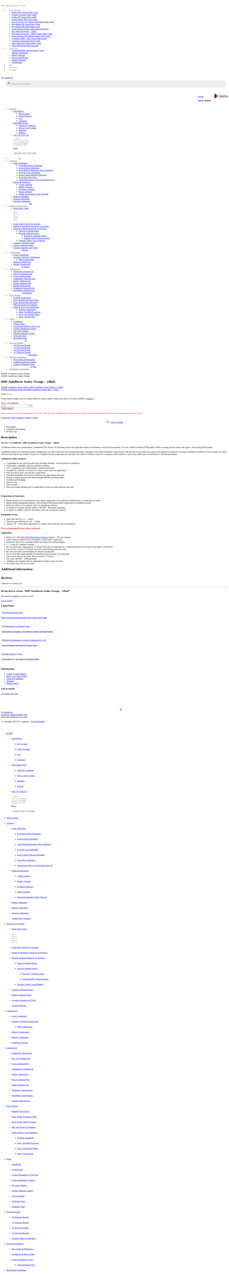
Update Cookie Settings (16, 674)
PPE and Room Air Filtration (25, 305)
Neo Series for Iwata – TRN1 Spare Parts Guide (32, 34)
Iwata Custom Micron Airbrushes (33, 175)
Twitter (13, 418)
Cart (20, 118)
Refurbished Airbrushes (19, 369)
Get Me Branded (37, 721)
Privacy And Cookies (28, 128)
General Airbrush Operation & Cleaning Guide (19, 645)
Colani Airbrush (25, 184)
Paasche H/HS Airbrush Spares (37, 238)
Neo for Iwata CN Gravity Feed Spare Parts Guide (33, 22)
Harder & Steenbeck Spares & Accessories (31, 226)
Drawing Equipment (18, 357)
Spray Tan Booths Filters (29, 314)
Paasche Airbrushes (21, 199)
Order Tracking (25, 116)
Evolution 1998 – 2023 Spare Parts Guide (29, 38)
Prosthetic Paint (18, 1207)
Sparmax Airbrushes (21, 201)
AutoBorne (18, 321)
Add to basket (7, 409)
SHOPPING (18, 111)
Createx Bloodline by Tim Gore (26, 326)
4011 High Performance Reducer (34, 537)
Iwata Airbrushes (20, 163)
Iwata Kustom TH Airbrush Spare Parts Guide (31, 36)
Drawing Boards (16, 343)
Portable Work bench (22, 298)
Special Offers (12, 818)
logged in (16, 596)
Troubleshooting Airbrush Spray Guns (28, 50)
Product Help (13, 48)
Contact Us (12, 70)
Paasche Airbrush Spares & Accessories (30, 229)
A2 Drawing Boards (21, 350)
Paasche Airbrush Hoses (29, 231)
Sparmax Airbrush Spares (24, 243)
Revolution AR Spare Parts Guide (26, 24)
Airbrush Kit (14, 269)
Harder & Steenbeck (21, 182)
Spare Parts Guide (15, 10)
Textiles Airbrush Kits (22, 293)
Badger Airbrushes (21, 196)
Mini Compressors (26, 259)
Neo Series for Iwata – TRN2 (24, 31)
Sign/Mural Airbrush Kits (24, 290)
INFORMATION (20, 123)
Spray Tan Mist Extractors (30, 312)
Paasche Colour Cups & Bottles (32, 240)
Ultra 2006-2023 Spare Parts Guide (26, 43)
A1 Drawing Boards (21, 348)
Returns (22, 133)
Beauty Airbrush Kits (22, 283)
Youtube (19, 715)
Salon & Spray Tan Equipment (26, 307)
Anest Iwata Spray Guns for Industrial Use (36, 180)
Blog (10, 65)
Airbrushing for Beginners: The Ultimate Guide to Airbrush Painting (27, 632)
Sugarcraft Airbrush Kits (23, 271)
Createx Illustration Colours (24, 329)
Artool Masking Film (26, 1265)
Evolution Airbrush (27, 189)
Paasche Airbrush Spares (29, 233)
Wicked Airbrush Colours (24, 333)
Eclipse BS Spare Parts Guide (24, 17)
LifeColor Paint (19, 336)
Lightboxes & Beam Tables (24, 362)
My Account (13, 67)
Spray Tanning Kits (27, 317)
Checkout (23, 121)
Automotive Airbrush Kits (24, 279)
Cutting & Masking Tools (24, 364)
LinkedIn (20, 418)
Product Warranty (19, 60)
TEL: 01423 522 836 (12, 706)
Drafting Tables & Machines (23, 1238)
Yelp (25, 715)
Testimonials (17, 62)
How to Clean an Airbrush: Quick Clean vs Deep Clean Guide (24, 618)
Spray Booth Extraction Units (25, 300)
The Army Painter (20, 331)
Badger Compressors (22, 262)
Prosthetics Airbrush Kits (23, 288)
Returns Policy (12, 683)
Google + (28, 418)
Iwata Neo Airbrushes (28, 177)
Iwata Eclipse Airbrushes (29, 168)
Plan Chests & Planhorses (24, 360)
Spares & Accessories (18, 206)
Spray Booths (15, 295)
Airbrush (13, 161)
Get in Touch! (7, 601)
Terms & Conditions (27, 125)
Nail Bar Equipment (27, 309)
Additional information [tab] (15, 429)
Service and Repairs (20, 57)
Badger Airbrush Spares (23, 245)
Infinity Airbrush (26, 187)
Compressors (14, 252)
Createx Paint (19, 324)
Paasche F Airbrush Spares (35, 236)
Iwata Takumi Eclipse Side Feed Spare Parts (30, 29)
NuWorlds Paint (20, 338)
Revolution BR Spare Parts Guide (26, 27)
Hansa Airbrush (25, 192)
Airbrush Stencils (19, 1005)
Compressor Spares (21, 267)
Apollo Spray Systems (21, 918)
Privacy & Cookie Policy (16, 676)
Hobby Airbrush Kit (21, 281)
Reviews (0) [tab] (11, 431)
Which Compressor (20, 53)
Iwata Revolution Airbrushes (31, 165)
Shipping (22, 130)
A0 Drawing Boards (21, 345)
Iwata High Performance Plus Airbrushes (36, 170)
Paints (11, 319)
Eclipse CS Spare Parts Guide (24, 15)
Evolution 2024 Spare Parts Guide (26, 41)
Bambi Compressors (21, 264)
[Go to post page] (12, 612)
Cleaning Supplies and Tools (25, 248)
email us (90, 399)
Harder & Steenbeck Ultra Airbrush (33, 194)
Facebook (5, 418)
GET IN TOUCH (20, 135)
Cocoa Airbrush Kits (22, 276)
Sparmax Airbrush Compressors (26, 257)
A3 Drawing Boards (21, 352)
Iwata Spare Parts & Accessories (26, 224)
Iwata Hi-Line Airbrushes (29, 173)
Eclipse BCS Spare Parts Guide (25, 12)
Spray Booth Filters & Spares (25, 302)
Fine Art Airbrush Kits (22, 274)
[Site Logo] (7, 78)
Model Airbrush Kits (22, 286)
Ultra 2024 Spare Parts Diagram (25, 46)
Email (35, 418)
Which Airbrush (18, 55)
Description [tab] (11, 427)
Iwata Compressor (21, 255)
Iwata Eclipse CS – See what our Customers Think (20, 659)
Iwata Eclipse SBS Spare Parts (24, 19)
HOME (12, 109)
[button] (2, 727)
